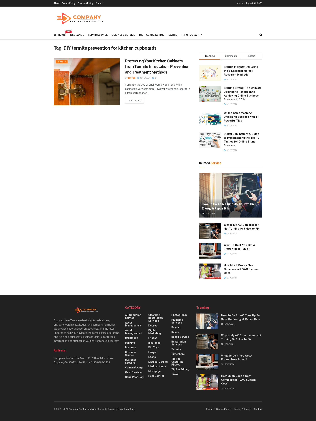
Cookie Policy (68, 3)
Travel (175, 374)
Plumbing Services (177, 321)
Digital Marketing (152, 34)
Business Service (123, 34)
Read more (135, 100)
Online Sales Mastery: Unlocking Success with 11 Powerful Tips (241, 116)
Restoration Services (178, 343)
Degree (152, 325)
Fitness (152, 338)
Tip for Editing (180, 369)
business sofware (130, 361)
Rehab (175, 332)
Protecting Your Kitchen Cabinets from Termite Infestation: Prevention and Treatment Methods (157, 67)
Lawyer (173, 34)
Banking (130, 342)
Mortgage (154, 371)
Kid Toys (153, 347)
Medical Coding (158, 361)
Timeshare (178, 354)
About (57, 3)
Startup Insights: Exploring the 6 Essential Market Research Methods (241, 70)
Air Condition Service (133, 316)
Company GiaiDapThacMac (82, 409)
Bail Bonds (131, 338)
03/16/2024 (144, 78)
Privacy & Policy (85, 3)
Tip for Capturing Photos (177, 361)
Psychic (176, 327)
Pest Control (156, 375)
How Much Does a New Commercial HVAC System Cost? (241, 269)
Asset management (133, 324)
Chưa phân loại (134, 377)
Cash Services (133, 372)
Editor (131, 78)
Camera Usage (134, 367)
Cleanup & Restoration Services (155, 318)
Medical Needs (157, 366)
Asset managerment (133, 332)
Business (130, 347)
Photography (192, 34)
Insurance (76, 34)
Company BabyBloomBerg (121, 409)
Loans (152, 356)
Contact (99, 3)
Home (61, 34)
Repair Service (98, 34)
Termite (61, 62)
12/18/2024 (209, 213)
